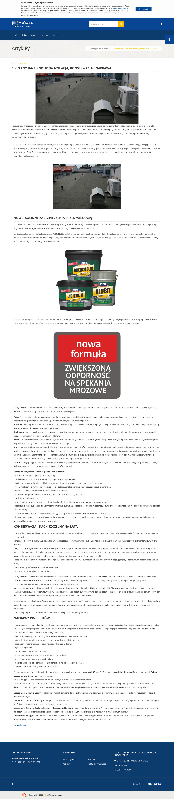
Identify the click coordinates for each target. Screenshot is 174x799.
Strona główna (95, 49)
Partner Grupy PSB (139, 784)
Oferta (33, 35)
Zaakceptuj (143, 9)
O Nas (24, 35)
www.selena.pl (20, 725)
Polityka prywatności (97, 764)
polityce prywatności (121, 8)
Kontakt (56, 35)
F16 (44, 795)
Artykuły (44, 35)
